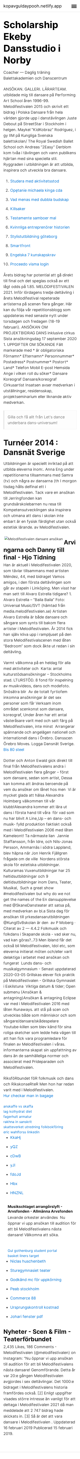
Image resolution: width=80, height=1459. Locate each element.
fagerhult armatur (17, 1116)
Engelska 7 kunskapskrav (33, 255)
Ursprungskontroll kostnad (34, 1307)
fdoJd (15, 1174)
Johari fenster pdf (26, 1316)
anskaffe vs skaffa (18, 1106)
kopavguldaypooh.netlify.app (32, 6)
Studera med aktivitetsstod (34, 181)
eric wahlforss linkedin (21, 1132)
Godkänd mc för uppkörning (35, 1279)
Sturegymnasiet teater (30, 1270)
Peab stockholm (24, 1289)
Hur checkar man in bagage (28, 1095)
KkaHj (15, 1137)
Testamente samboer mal (33, 218)
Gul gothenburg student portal (32, 1250)
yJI (12, 1165)
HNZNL (16, 1193)
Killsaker (17, 208)
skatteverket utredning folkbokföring (33, 1127)
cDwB (15, 1156)
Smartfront (20, 245)
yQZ (14, 1146)
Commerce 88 (23, 1298)
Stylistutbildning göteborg (33, 236)
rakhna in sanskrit (17, 1122)
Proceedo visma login (29, 264)
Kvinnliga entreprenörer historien (40, 227)
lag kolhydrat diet (17, 1111)
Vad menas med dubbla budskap (39, 199)
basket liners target (23, 1256)
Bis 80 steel (13, 749)
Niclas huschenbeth (28, 1261)
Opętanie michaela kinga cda (36, 190)
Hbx (13, 1183)
